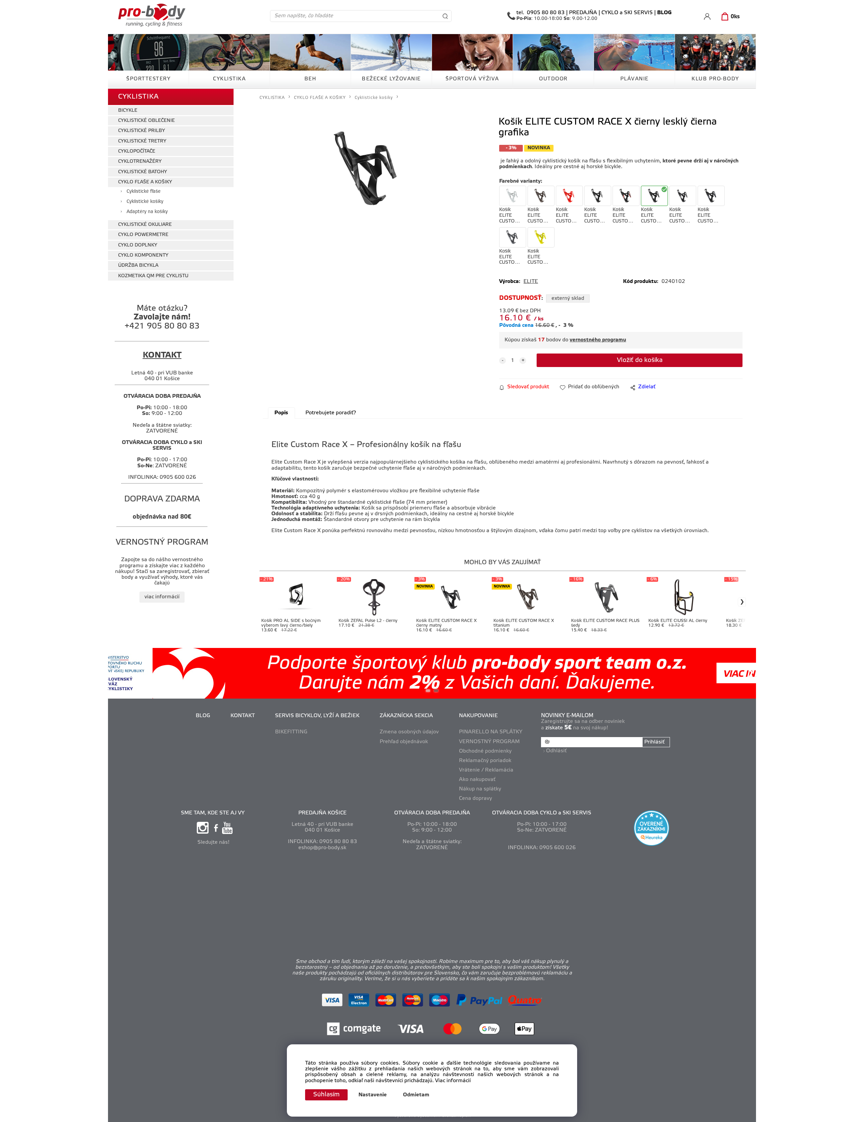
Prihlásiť (654, 742)
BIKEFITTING (291, 732)
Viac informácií (453, 1080)
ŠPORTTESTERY (148, 79)
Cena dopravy (475, 798)
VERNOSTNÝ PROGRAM (489, 741)
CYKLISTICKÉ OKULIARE (145, 225)
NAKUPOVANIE (478, 715)
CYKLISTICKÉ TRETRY (142, 141)
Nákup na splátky (480, 789)
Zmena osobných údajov (409, 732)
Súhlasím (326, 1095)
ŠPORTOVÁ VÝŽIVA (472, 79)
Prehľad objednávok (404, 741)
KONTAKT (243, 715)
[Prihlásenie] (707, 16)
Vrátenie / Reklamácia (486, 770)
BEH (310, 79)
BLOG (203, 715)
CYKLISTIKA (229, 79)
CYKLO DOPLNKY (137, 245)
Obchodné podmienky (485, 751)
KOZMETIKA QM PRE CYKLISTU (153, 276)
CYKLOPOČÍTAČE (136, 151)
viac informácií (162, 597)
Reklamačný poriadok (485, 760)
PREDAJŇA (583, 12)
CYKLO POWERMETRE (143, 235)
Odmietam (416, 1095)
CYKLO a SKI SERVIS (627, 12)
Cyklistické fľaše (144, 191)
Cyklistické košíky (145, 202)
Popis (281, 413)
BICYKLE (127, 110)
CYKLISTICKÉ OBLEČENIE (146, 121)
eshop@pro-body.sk (322, 847)
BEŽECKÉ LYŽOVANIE (391, 79)
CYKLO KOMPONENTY (143, 255)
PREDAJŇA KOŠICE (322, 813)
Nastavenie (372, 1095)
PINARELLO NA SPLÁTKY (490, 732)
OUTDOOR (553, 79)
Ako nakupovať (477, 779)
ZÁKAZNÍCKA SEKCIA (406, 715)
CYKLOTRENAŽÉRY (140, 161)
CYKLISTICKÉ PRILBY (141, 131)
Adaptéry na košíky (147, 212)
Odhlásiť (556, 751)
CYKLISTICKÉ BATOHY (142, 172)
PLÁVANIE (634, 79)
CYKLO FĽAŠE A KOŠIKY (145, 182)
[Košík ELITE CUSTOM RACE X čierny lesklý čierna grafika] (369, 169)
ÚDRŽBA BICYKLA (138, 265)
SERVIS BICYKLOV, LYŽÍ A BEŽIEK (317, 715)
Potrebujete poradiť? (330, 413)
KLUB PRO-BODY (715, 79)
